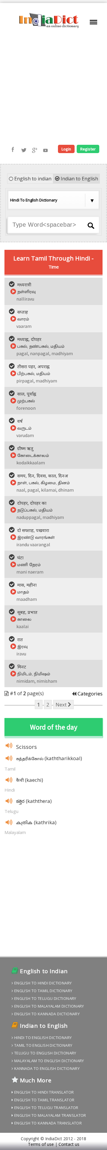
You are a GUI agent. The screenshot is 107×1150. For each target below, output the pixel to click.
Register (88, 149)
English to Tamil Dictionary (42, 990)
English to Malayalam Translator (49, 1115)
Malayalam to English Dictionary (48, 1060)
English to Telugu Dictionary (44, 998)
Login (66, 149)
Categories (90, 693)
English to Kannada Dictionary (46, 1013)
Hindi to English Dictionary (42, 1037)
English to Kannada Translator (47, 1123)
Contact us (69, 1144)
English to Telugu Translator (45, 1107)
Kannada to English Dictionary (46, 1068)
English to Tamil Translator (43, 1100)
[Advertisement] (53, 87)
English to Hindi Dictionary (42, 983)
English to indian (32, 178)
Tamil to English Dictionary (42, 1045)
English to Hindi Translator (43, 1092)
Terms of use (41, 1144)
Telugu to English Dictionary (44, 1053)
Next (62, 704)
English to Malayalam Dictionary (48, 1006)
